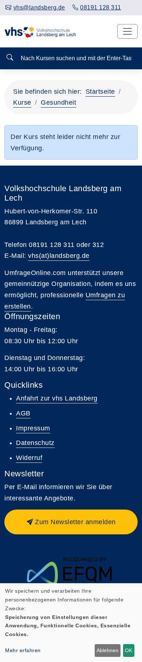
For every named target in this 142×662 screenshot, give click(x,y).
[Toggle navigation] (127, 31)
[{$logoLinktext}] (41, 31)
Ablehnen (107, 650)
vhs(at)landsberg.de (59, 255)
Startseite (100, 91)
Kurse (22, 102)
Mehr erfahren (23, 650)
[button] (71, 522)
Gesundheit (58, 102)
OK (128, 650)
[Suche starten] (9, 58)
